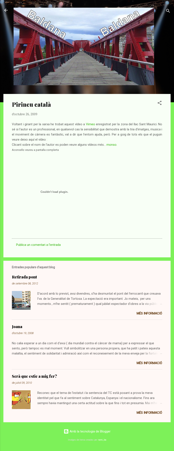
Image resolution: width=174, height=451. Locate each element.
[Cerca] (168, 11)
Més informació (149, 313)
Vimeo (90, 124)
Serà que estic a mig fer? (34, 376)
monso (111, 145)
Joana (17, 326)
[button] (159, 103)
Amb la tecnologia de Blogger (90, 431)
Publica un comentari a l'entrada (38, 245)
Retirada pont (24, 277)
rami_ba (102, 439)
